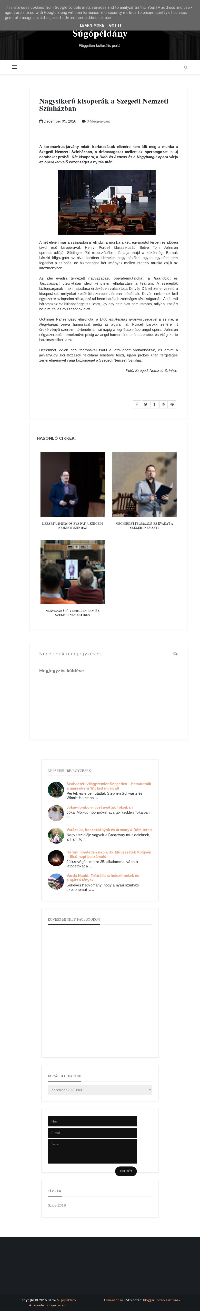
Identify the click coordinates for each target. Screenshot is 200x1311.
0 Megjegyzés (98, 121)
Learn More (92, 25)
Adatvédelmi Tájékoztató (48, 1305)
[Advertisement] (32, 1269)
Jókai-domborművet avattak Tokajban (100, 807)
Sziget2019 (57, 1205)
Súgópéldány (100, 33)
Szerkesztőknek (168, 1300)
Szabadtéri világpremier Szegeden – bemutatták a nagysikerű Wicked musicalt (109, 786)
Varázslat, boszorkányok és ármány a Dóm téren (109, 830)
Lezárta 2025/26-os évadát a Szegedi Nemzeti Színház (72, 525)
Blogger (149, 1300)
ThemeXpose (113, 1300)
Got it (115, 25)
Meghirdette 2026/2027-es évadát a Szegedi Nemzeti (144, 525)
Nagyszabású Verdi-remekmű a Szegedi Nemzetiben (73, 613)
